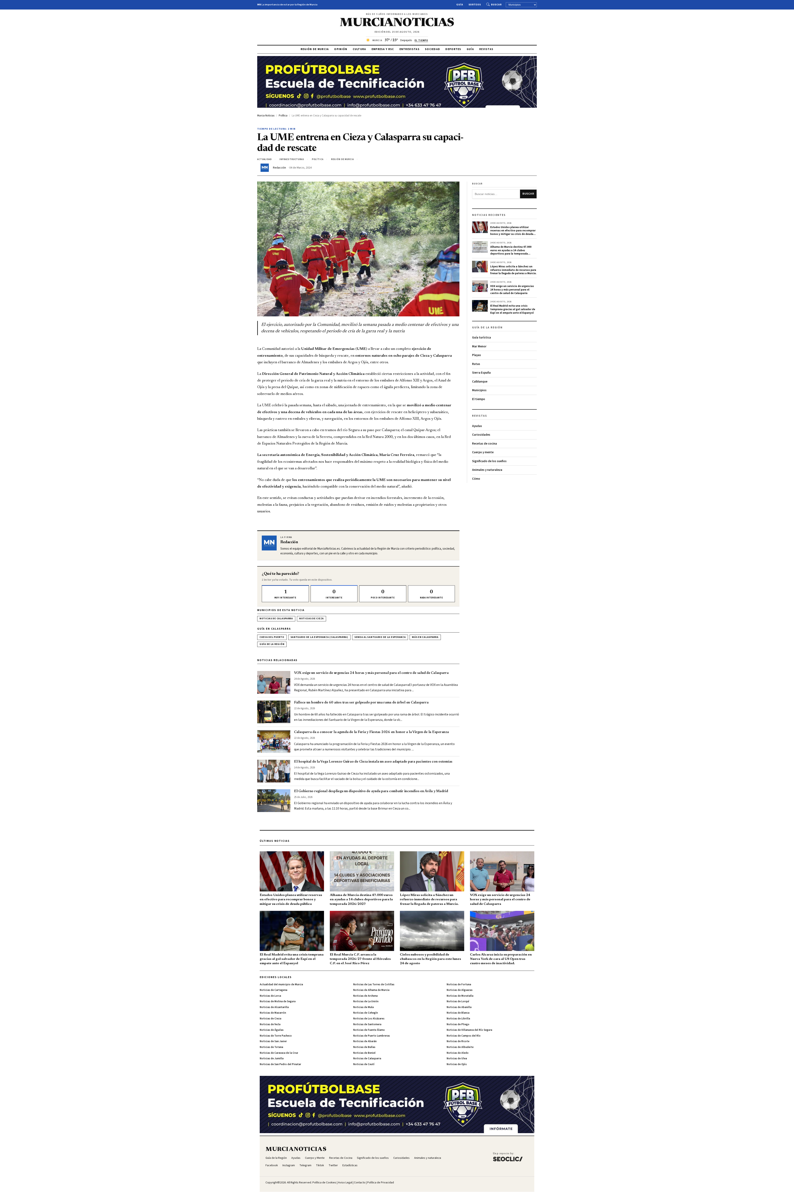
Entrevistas (409, 49)
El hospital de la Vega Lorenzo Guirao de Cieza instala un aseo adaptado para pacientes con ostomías (373, 761)
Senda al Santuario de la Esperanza (380, 637)
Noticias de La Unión (365, 1001)
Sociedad (432, 49)
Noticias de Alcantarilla (274, 1007)
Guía (459, 4)
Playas (476, 355)
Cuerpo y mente (483, 452)
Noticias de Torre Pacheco (276, 1036)
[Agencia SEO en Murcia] (508, 1157)
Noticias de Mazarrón (273, 1013)
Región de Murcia (315, 49)
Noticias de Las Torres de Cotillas (373, 984)
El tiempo (478, 399)
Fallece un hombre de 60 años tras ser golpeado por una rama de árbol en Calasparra (361, 702)
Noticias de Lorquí (458, 1001)
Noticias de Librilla (458, 1018)
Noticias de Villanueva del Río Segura (469, 1030)
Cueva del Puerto (271, 637)
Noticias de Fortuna (459, 984)
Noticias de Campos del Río (464, 1036)
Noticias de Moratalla (460, 996)
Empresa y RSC (383, 49)
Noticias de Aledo (458, 1053)
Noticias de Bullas (364, 1047)
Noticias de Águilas (271, 1030)
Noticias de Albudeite (460, 1047)
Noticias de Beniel (364, 1053)
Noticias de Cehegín (365, 1013)
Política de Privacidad (380, 1182)
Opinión (340, 49)
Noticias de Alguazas (459, 990)
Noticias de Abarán (365, 1041)
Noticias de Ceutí (363, 1064)
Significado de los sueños (489, 461)
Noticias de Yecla (270, 1024)
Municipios (479, 390)
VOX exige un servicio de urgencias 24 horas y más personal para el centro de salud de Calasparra (371, 673)
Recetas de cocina (484, 443)
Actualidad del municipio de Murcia (281, 984)
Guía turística (481, 337)
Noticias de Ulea (457, 1058)
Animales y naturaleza (487, 470)
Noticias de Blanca (458, 1013)
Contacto (359, 1182)
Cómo (476, 479)
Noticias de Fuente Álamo (369, 1030)
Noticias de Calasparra (276, 618)
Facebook (271, 1165)
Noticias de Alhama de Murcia (371, 990)
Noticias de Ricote (458, 1041)
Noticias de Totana (271, 1047)
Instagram (288, 1165)
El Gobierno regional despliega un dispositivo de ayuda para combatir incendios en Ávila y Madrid (371, 791)
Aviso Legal (345, 1182)
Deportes (453, 49)
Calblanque (479, 381)
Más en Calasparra (425, 637)
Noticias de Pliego (458, 1024)
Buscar (496, 4)
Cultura (359, 49)
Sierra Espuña (481, 373)
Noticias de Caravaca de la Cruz (279, 1053)
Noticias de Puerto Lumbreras (371, 1036)
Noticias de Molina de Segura (277, 1001)
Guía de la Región (271, 644)
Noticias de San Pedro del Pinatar (280, 1064)
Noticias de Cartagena (273, 990)
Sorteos (475, 4)
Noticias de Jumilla (271, 1058)
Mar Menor (479, 346)
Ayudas (477, 426)
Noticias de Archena (365, 996)
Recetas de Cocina (340, 1158)
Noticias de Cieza (311, 618)
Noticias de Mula (363, 1007)
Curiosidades (481, 435)
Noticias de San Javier (273, 1041)
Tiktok (320, 1165)
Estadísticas (350, 1165)
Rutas (476, 364)
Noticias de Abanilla (459, 1007)
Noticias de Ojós (457, 1064)
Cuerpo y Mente (315, 1158)
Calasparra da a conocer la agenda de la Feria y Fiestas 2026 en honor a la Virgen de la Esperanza (371, 732)
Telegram (305, 1165)
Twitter (333, 1165)
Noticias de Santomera (367, 1024)
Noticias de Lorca (270, 996)
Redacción (279, 168)
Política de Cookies (324, 1182)
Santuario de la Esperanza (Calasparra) (319, 637)
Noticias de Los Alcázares (368, 1018)
